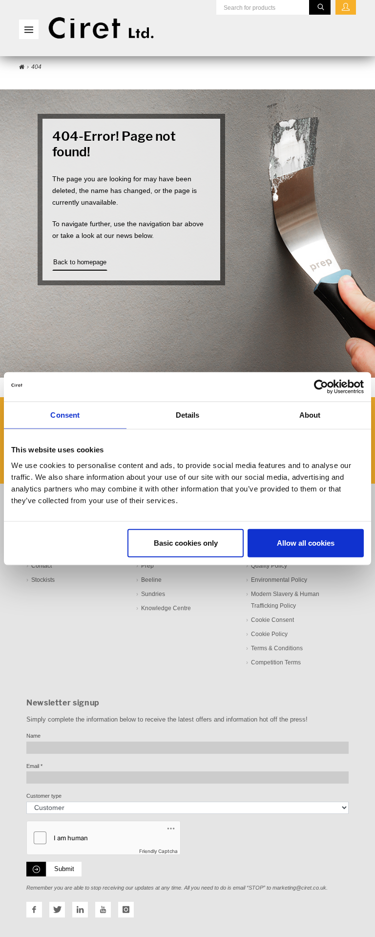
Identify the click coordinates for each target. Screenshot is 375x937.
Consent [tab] (65, 415)
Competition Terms (276, 662)
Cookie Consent (272, 620)
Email (34, 766)
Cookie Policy (269, 634)
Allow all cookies (305, 542)
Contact (41, 565)
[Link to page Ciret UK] (21, 67)
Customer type (44, 796)
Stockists (43, 579)
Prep (147, 565)
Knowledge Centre (166, 608)
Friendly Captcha (158, 851)
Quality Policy (269, 565)
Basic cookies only (186, 542)
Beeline (151, 579)
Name (33, 736)
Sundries (153, 594)
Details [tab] (188, 415)
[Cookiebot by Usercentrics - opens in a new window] (321, 387)
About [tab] (310, 415)
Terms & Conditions (277, 648)
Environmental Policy (279, 579)
